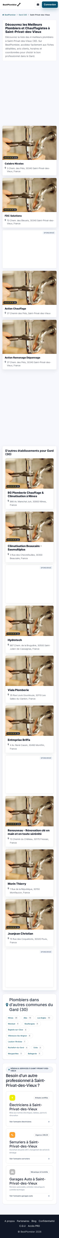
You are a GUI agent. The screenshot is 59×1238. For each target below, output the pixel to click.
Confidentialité (47, 1221)
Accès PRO (34, 1225)
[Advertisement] (29, 93)
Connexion (50, 4)
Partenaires (23, 1221)
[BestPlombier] (14, 4)
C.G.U (22, 1225)
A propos (10, 1221)
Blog (34, 1221)
